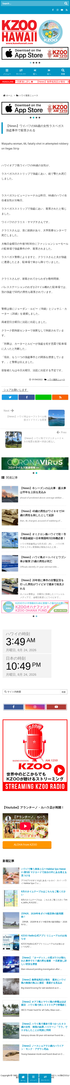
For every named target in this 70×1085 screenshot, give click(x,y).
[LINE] (43, 397)
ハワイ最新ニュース (28, 95)
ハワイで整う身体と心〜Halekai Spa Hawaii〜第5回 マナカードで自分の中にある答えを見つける (44, 872)
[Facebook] (53, 10)
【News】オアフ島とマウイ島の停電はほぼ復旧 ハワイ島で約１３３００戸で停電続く (44, 1003)
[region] (35, 55)
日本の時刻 (16, 658)
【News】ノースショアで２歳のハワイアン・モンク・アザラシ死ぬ (42, 1047)
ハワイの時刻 (18, 634)
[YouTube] (62, 10)
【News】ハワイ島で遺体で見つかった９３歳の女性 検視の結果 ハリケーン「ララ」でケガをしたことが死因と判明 (44, 1027)
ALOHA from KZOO (26, 844)
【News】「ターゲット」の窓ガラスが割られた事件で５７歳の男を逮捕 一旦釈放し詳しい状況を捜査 (44, 960)
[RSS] (66, 10)
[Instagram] (57, 10)
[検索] (65, 3)
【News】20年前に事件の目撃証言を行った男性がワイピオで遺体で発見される (42, 584)
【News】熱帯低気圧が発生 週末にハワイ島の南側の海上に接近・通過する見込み (43, 981)
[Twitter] (10, 397)
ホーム (9, 95)
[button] (35, 53)
